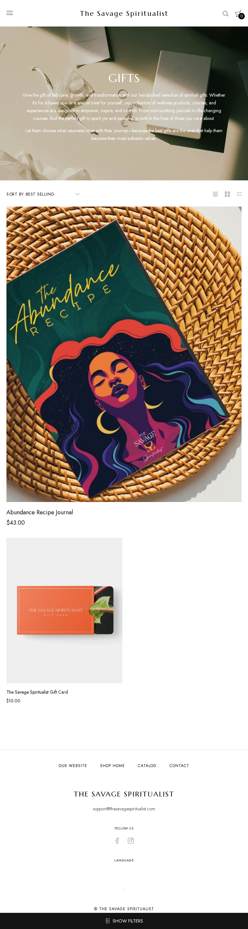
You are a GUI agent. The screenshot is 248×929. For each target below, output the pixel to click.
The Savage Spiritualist (124, 13)
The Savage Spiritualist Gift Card (37, 692)
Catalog (147, 766)
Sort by (15, 194)
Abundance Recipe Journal (39, 512)
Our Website (73, 766)
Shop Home (112, 766)
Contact (179, 766)
